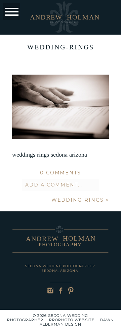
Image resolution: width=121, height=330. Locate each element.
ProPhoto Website (71, 320)
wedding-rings (77, 200)
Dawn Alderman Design (77, 322)
